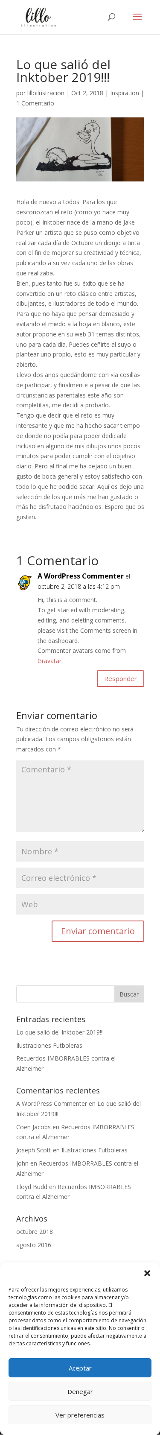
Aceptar (80, 1368)
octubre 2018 (34, 1231)
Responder (120, 678)
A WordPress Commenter (81, 576)
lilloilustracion (45, 93)
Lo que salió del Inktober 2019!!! (60, 1032)
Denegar (80, 1391)
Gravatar (49, 661)
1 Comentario (35, 103)
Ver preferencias (80, 1415)
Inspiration (124, 93)
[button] (147, 1273)
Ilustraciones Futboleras (49, 1045)
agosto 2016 (33, 1245)
